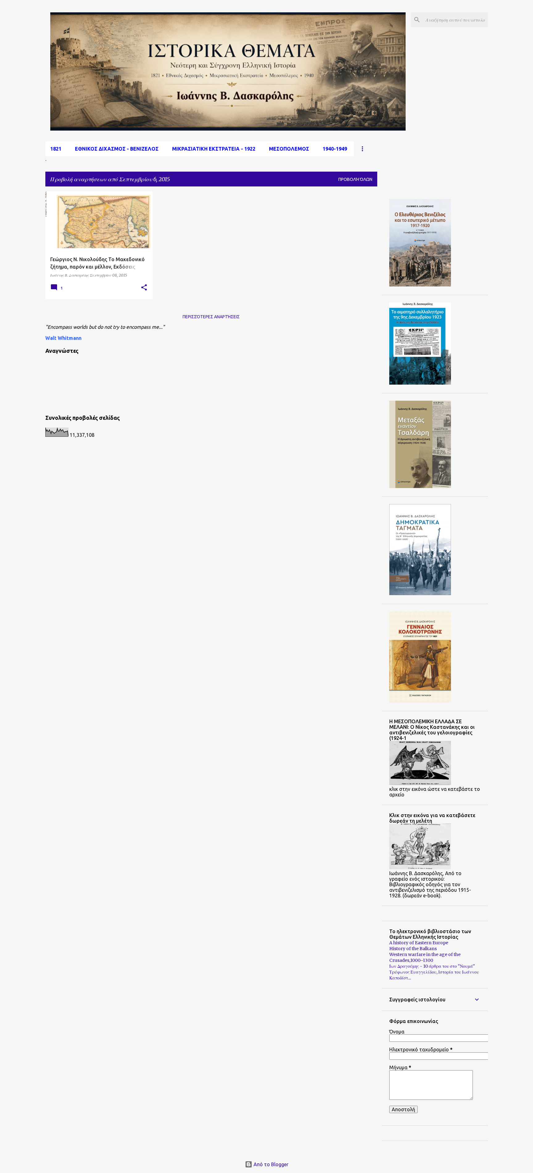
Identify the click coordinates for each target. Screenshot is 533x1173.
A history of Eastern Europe (418, 942)
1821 (55, 149)
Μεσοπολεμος (289, 149)
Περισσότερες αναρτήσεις (211, 316)
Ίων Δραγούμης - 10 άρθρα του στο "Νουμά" (432, 966)
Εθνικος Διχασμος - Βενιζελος (117, 149)
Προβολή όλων (355, 179)
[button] (144, 288)
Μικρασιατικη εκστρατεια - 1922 (213, 149)
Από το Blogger (270, 1164)
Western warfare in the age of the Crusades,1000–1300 (425, 957)
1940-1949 (335, 149)
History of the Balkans (413, 948)
